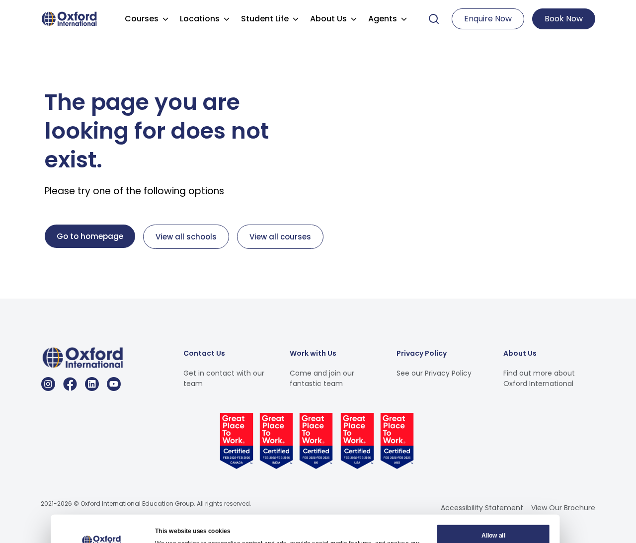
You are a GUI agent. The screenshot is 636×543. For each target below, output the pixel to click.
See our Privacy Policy (434, 373)
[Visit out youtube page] (114, 384)
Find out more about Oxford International (539, 378)
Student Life (265, 18)
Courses (142, 18)
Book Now (564, 18)
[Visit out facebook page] (70, 384)
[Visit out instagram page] (48, 384)
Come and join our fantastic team (322, 378)
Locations (200, 18)
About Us (328, 18)
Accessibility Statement (482, 508)
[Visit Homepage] (70, 18)
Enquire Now (488, 18)
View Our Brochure (563, 508)
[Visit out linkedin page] (92, 384)
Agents (382, 18)
